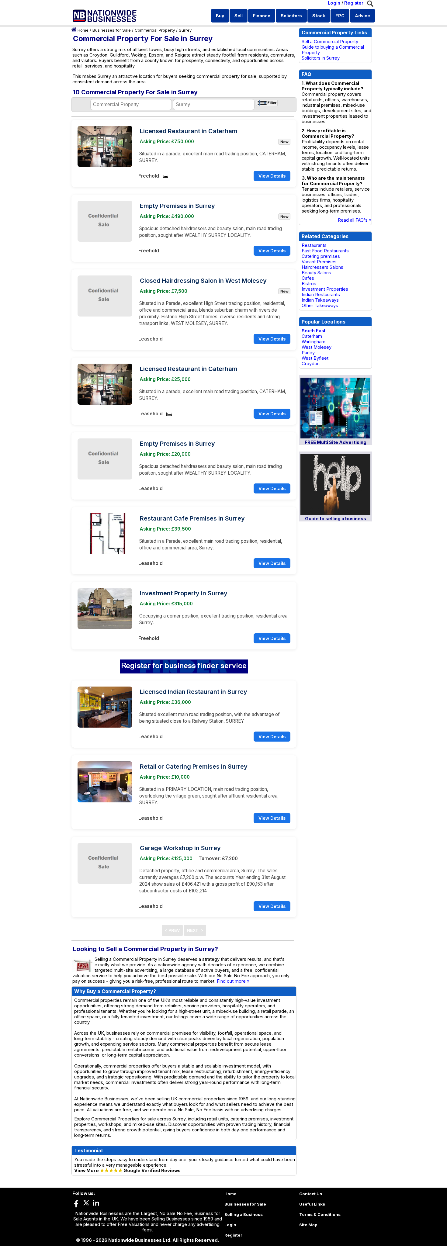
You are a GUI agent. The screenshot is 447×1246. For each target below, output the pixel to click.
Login (334, 3)
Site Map (308, 1224)
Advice (362, 15)
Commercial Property (155, 30)
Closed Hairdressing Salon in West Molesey (203, 280)
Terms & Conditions (320, 1214)
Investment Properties (325, 289)
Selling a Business (243, 1214)
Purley (308, 352)
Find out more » (233, 981)
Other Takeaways (320, 305)
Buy (220, 15)
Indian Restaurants (321, 294)
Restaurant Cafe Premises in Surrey (192, 518)
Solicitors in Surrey (321, 58)
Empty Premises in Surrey (177, 205)
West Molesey (316, 347)
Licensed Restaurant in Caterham (188, 131)
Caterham (312, 336)
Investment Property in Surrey (183, 593)
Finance (261, 15)
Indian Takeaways (320, 300)
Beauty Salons (316, 272)
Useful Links (312, 1204)
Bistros (309, 283)
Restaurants (314, 245)
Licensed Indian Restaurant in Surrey (193, 691)
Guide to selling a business (335, 518)
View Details (272, 175)
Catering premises (321, 256)
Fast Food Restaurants (325, 251)
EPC (340, 15)
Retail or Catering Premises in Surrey (194, 766)
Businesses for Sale (111, 30)
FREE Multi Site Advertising (335, 442)
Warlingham (313, 341)
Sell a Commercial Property (330, 41)
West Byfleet (315, 358)
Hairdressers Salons (322, 267)
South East (313, 331)
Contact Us (310, 1193)
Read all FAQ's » (355, 220)
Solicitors (291, 15)
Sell (238, 15)
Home (83, 30)
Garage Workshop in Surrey (180, 848)
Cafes (308, 278)
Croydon (311, 363)
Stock (318, 15)
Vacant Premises (319, 262)
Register (353, 3)
